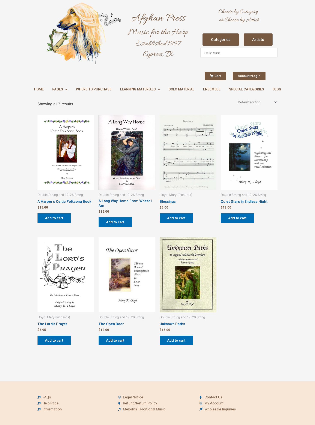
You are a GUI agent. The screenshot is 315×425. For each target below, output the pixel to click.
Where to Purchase (93, 89)
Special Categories (246, 89)
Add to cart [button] (54, 218)
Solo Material (182, 89)
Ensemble (211, 89)
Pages (57, 89)
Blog (277, 89)
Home (39, 89)
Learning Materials (138, 89)
